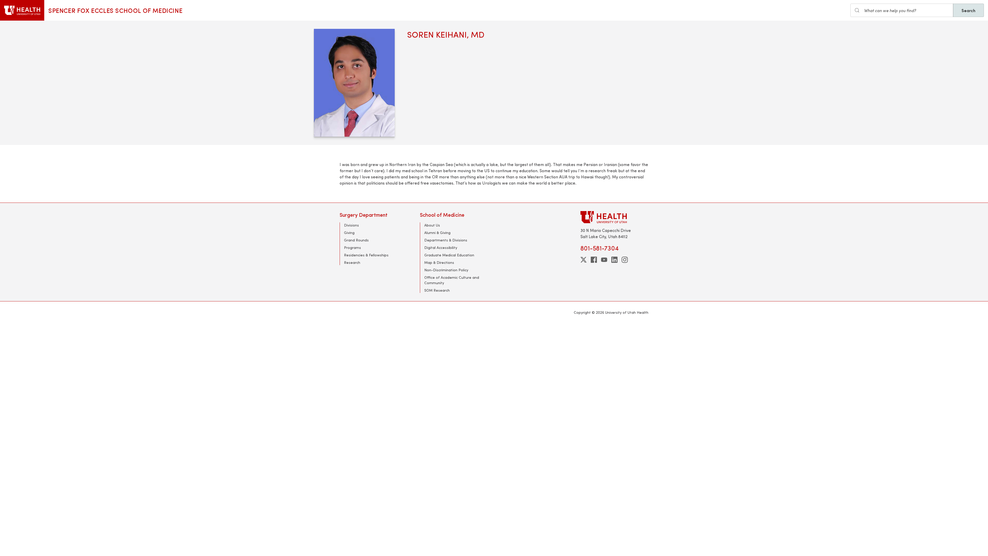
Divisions (351, 225)
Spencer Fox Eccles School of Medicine (115, 10)
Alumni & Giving (437, 232)
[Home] (22, 10)
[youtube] (604, 260)
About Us (432, 225)
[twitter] (583, 260)
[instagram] (625, 260)
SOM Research (437, 290)
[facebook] (594, 260)
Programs (352, 247)
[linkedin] (614, 260)
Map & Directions (439, 262)
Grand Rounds (356, 240)
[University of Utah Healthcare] (614, 217)
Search (968, 10)
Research (352, 262)
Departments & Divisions (445, 240)
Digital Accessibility (440, 247)
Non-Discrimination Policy (446, 269)
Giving (349, 232)
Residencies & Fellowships (366, 255)
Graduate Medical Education (449, 255)
